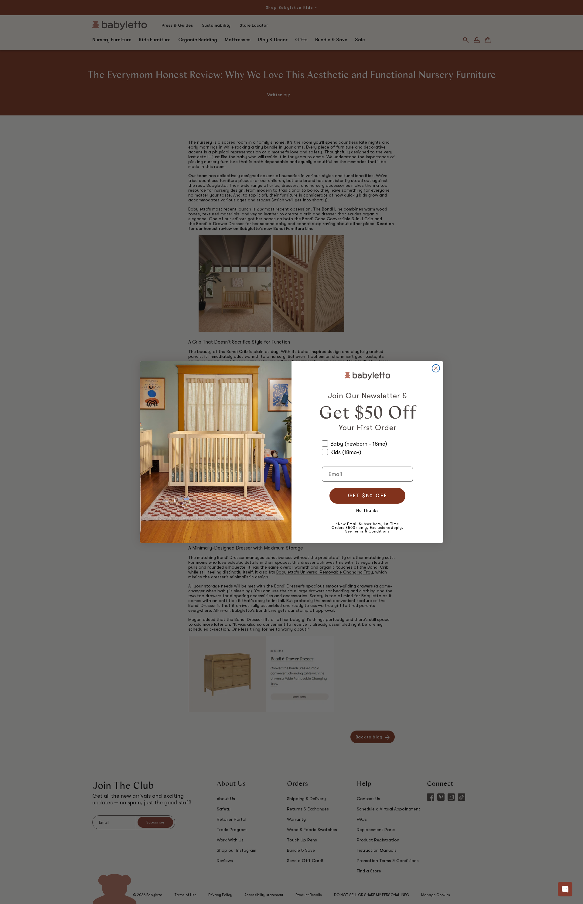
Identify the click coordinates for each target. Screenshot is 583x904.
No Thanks (367, 510)
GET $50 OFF (367, 495)
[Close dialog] (436, 368)
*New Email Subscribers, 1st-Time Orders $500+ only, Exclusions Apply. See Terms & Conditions (367, 527)
